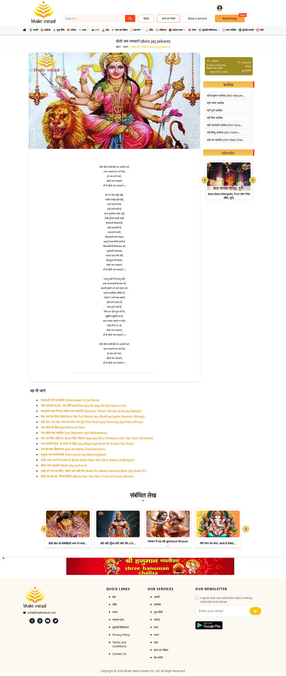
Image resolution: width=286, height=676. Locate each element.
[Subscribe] (255, 611)
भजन (156, 635)
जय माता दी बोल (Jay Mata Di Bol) (63, 427)
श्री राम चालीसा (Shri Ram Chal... (226, 140)
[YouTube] (47, 621)
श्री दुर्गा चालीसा (214, 110)
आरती (157, 597)
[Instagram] (40, 621)
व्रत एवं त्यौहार (161, 650)
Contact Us (119, 654)
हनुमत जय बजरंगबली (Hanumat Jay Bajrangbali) (73, 454)
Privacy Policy (121, 635)
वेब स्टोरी (158, 657)
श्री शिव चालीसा (215, 117)
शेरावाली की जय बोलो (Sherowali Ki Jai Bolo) (70, 400)
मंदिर (114, 604)
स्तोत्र (157, 619)
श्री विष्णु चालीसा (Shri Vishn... (223, 132)
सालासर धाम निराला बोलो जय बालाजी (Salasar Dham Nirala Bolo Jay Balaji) (91, 411)
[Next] (245, 529)
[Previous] (44, 529)
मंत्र (156, 642)
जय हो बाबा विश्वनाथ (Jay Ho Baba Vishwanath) (73, 449)
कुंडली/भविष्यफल (120, 627)
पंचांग (115, 612)
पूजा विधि (158, 612)
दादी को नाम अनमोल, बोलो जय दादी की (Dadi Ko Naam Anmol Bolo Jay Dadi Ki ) (94, 471)
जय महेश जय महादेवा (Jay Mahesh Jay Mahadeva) (74, 433)
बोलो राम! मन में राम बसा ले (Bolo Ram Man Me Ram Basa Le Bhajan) (87, 460)
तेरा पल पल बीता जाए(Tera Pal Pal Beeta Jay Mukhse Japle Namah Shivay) (93, 416)
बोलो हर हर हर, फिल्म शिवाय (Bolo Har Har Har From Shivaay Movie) (87, 476)
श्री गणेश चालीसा (215, 103)
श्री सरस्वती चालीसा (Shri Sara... (225, 125)
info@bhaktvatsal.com (41, 612)
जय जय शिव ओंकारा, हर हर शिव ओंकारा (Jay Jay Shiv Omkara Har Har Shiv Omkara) (97, 438)
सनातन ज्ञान (118, 619)
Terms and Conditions (119, 644)
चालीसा (157, 604)
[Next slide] (252, 180)
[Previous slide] (204, 180)
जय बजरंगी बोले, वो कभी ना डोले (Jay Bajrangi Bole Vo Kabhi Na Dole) (87, 443)
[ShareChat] (55, 621)
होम (114, 597)
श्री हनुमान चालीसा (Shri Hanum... (226, 95)
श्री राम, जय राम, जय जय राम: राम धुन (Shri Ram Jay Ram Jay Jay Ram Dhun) (92, 422)
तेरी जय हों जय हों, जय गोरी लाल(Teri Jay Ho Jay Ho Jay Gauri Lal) (83, 405)
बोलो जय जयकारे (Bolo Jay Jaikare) (64, 465)
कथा (156, 627)
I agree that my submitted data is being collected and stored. (226, 600)
